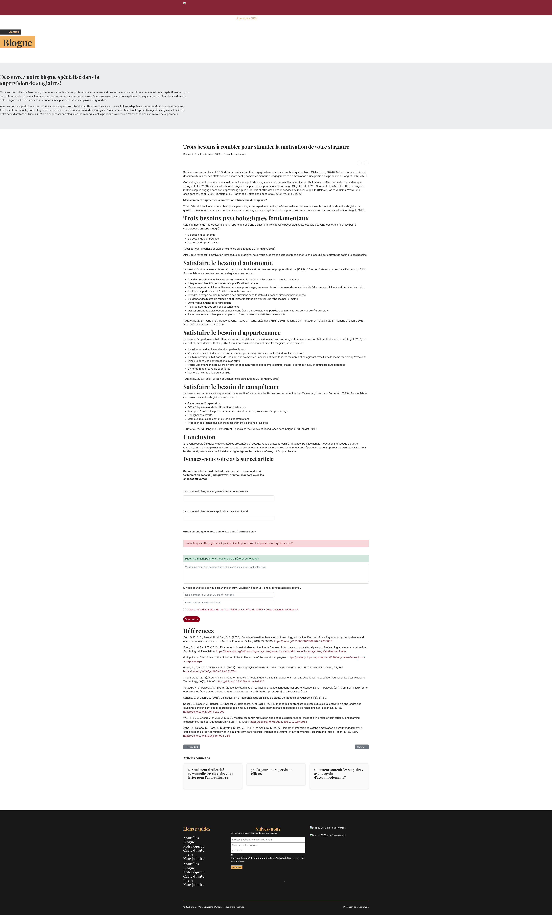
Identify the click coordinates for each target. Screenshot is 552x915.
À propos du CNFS (246, 18)
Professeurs (328, 18)
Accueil (14, 31)
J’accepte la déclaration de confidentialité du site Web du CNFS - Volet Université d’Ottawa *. (243, 609)
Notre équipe (193, 846)
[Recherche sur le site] (362, 18)
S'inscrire (236, 867)
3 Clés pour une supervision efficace (272, 772)
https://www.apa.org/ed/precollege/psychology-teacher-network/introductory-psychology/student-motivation (281, 651)
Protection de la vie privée (356, 907)
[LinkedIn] (366, 163)
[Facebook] (359, 163)
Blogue (187, 154)
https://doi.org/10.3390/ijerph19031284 (206, 735)
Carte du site (193, 850)
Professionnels (310, 18)
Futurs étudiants (269, 18)
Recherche (345, 18)
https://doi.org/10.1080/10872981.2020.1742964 (278, 721)
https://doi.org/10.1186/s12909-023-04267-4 (209, 671)
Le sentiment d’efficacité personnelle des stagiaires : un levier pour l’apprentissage (210, 773)
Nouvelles (191, 837)
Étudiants (290, 18)
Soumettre (191, 619)
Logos (188, 854)
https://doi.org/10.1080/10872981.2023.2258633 (303, 641)
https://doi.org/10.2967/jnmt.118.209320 (240, 681)
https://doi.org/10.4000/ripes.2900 (203, 711)
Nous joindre (193, 858)
